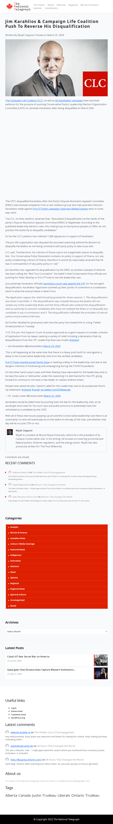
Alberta (11, 795)
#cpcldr (36, 389)
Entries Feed (16, 711)
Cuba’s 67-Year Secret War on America (28, 656)
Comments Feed (18, 714)
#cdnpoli (74, 340)
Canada (25, 795)
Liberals (64, 795)
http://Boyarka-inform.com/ (25, 497)
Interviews (15, 561)
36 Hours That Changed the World (49, 484)
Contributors (51, 8)
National (61, 4)
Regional (73, 4)
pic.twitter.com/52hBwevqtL (56, 389)
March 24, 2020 (52, 346)
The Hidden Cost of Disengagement (49, 472)
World (51, 4)
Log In (13, 708)
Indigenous (15, 555)
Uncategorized (17, 600)
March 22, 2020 (52, 395)
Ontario (77, 795)
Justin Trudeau (44, 795)
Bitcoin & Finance (90, 4)
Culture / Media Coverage (22, 544)
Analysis (14, 527)
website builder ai (21, 472)
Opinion (38, 8)
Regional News (17, 589)
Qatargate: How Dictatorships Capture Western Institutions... (41, 669)
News (13, 572)
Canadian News (17, 538)
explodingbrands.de (22, 484)
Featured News (17, 549)
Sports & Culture (18, 594)
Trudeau (92, 795)
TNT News (39, 4)
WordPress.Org (18, 717)
